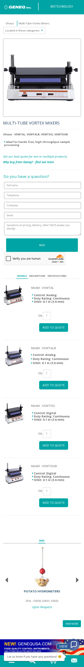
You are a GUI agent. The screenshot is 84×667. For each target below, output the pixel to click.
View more (71, 624)
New (41, 540)
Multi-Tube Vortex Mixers (34, 23)
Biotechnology (62, 6)
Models (22, 275)
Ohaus (10, 23)
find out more (44, 162)
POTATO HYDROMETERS (42, 591)
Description (37, 275)
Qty (40, 315)
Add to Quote (54, 327)
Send (42, 245)
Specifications (57, 275)
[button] (74, 645)
